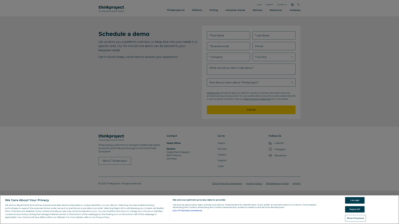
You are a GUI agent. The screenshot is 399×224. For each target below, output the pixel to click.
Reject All (354, 209)
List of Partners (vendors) (187, 210)
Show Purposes (355, 218)
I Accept (354, 200)
